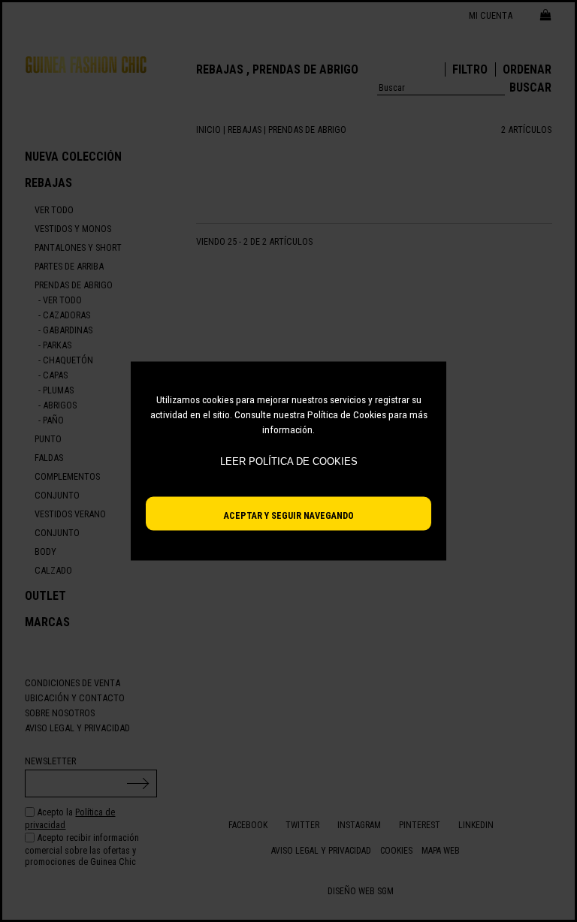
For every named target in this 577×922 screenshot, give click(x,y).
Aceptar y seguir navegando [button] (289, 515)
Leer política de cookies (289, 461)
